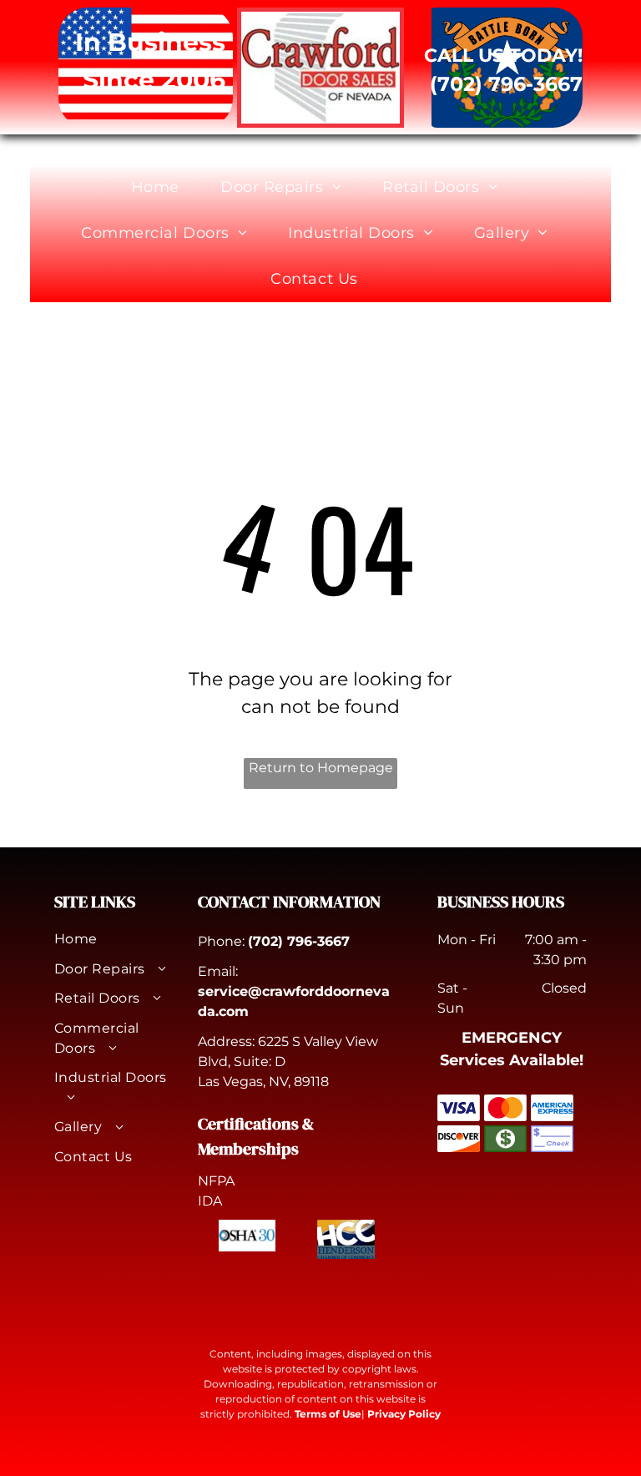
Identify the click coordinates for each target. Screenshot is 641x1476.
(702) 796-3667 (299, 941)
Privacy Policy (404, 1414)
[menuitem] (161, 187)
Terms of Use (328, 1414)
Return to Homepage (321, 768)
